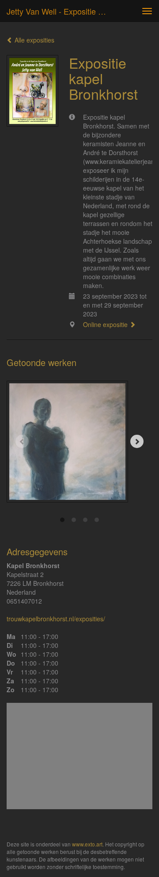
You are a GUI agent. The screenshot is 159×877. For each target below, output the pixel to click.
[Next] (137, 441)
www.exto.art (87, 844)
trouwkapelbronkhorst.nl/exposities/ (56, 618)
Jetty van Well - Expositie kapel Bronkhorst (61, 11)
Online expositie (106, 324)
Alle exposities (33, 39)
